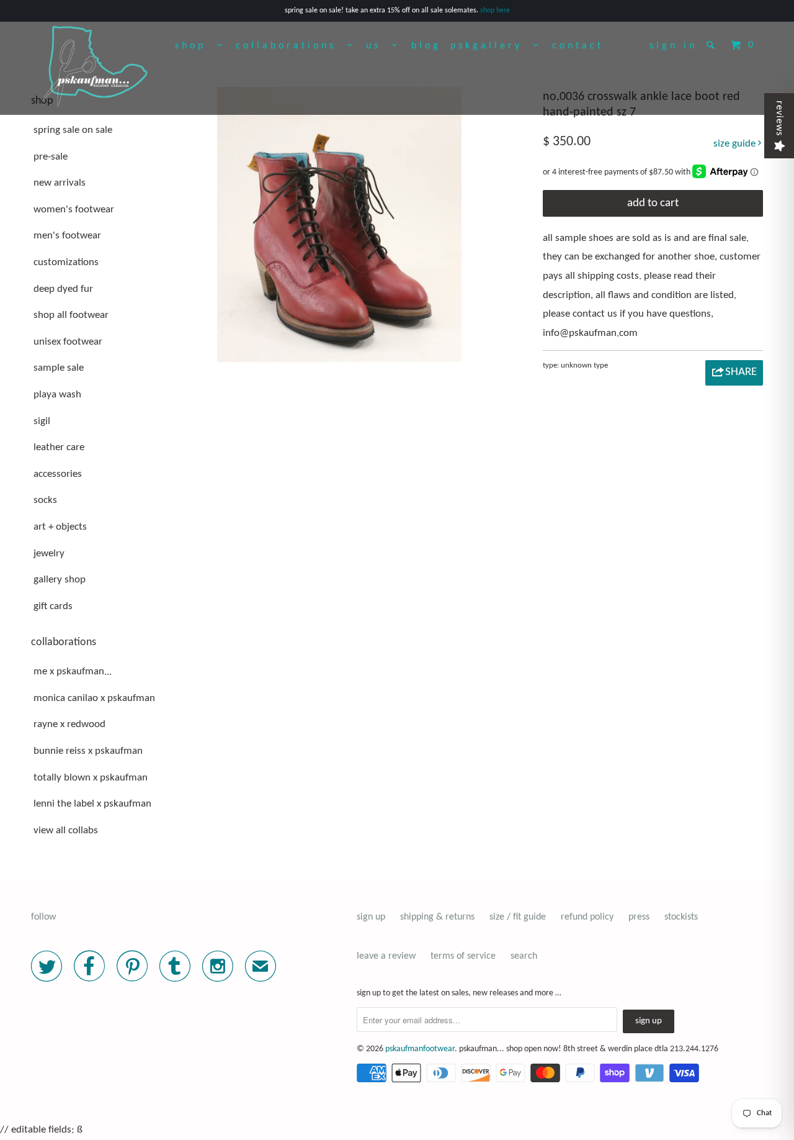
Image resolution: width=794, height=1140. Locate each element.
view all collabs (65, 830)
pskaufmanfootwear (420, 1049)
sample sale (58, 368)
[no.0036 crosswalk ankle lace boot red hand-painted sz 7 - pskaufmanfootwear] (339, 224)
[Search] (713, 45)
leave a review (386, 956)
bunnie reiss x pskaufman (88, 751)
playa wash (57, 394)
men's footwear (67, 235)
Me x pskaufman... (72, 671)
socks (45, 500)
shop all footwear (71, 315)
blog (426, 46)
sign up (371, 917)
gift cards (53, 606)
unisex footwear (67, 342)
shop (196, 46)
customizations (66, 262)
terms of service (463, 956)
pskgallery (491, 46)
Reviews (779, 118)
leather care (58, 447)
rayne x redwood (69, 724)
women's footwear (73, 209)
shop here (495, 10)
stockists (681, 917)
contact (578, 46)
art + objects (60, 527)
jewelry (49, 553)
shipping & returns (437, 917)
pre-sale (50, 157)
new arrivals (59, 183)
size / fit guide (517, 917)
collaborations (291, 46)
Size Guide (735, 143)
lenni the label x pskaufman (92, 803)
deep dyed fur (63, 289)
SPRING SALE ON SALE (72, 130)
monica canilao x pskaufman (94, 698)
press (638, 917)
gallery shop (59, 579)
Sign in (673, 46)
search (524, 956)
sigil (41, 421)
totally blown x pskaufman (90, 777)
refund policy (587, 917)
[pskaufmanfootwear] (95, 67)
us (379, 46)
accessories (57, 474)
